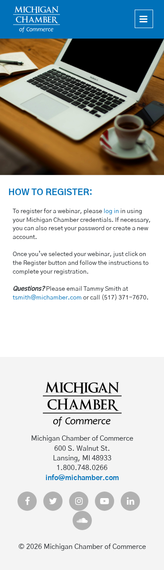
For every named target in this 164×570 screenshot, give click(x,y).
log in (111, 211)
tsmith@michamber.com (47, 298)
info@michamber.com (82, 477)
